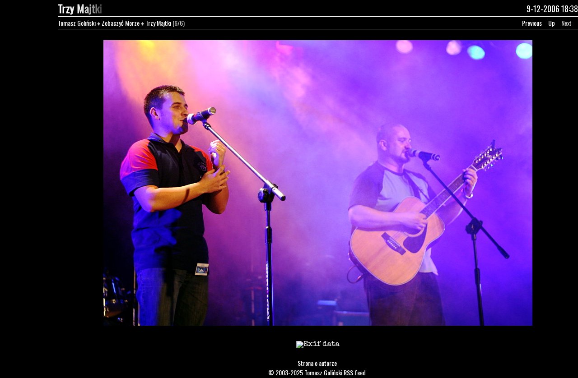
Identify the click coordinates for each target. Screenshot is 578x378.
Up (551, 23)
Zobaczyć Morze (121, 23)
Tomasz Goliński (77, 23)
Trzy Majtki (158, 23)
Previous (532, 23)
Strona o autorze (317, 363)
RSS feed (355, 372)
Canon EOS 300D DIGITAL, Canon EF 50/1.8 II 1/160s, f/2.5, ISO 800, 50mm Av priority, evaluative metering (318, 350)
